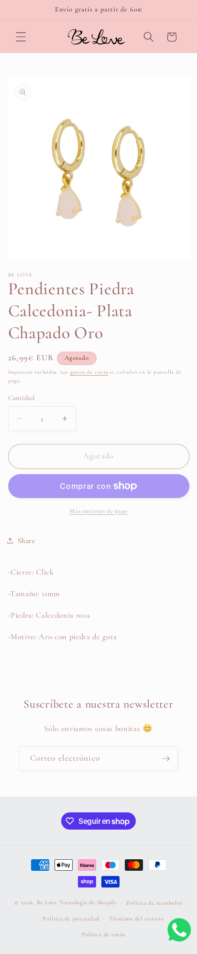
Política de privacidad (71, 918)
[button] (21, 36)
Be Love (47, 902)
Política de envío (103, 934)
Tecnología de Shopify (88, 902)
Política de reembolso (154, 902)
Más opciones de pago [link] (98, 511)
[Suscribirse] (165, 758)
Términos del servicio (136, 918)
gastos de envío (89, 372)
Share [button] (26, 540)
